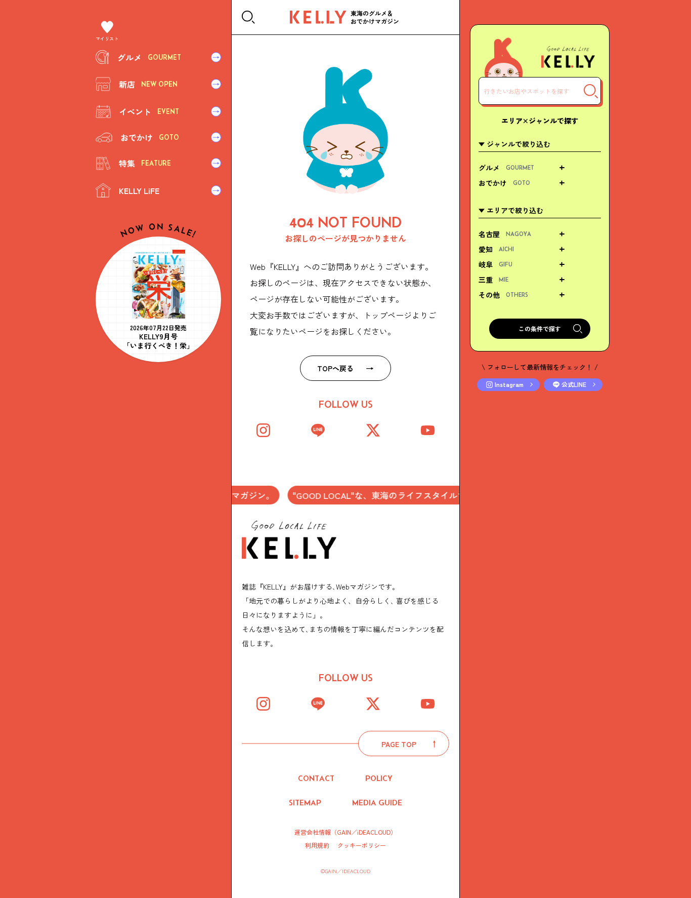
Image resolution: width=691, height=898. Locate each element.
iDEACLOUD (374, 832)
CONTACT (316, 778)
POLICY (379, 778)
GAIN (344, 832)
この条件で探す (540, 328)
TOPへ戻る (335, 368)
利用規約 (317, 845)
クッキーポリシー (361, 845)
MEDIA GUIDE (377, 802)
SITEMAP (305, 802)
